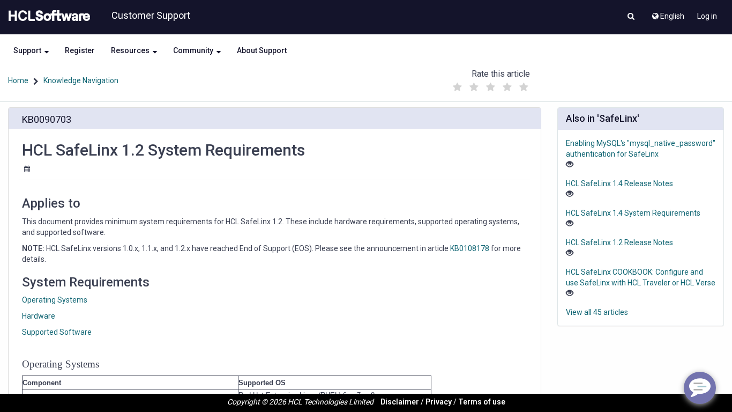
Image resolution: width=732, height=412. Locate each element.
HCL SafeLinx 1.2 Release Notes (619, 242)
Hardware (38, 316)
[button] (631, 17)
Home (18, 80)
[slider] (490, 84)
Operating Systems (54, 300)
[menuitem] (667, 13)
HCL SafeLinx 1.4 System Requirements (633, 213)
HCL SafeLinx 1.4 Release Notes (619, 183)
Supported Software (57, 332)
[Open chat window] (700, 388)
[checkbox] (457, 87)
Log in (707, 16)
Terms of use (481, 402)
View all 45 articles (597, 312)
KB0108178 (469, 248)
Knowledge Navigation (80, 80)
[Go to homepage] (47, 16)
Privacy (438, 402)
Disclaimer (399, 402)
